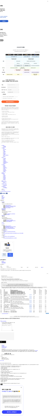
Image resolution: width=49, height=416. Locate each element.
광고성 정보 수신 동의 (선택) (7, 98)
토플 (4, 152)
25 (4, 313)
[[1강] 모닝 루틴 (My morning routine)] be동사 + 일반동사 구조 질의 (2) (19, 298)
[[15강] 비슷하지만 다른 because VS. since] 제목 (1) (17, 308)
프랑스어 (4, 178)
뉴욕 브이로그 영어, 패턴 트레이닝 (35, 65)
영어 (4, 174)
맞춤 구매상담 (8, 214)
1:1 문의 (8, 236)
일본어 (4, 165)
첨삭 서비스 (17, 233)
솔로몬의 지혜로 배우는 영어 (35, 74)
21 (2, 313)
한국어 (3, 172)
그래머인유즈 (11, 227)
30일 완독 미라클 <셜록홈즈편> (35, 72)
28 (6, 313)
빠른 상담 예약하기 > (10, 101)
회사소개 (3, 345)
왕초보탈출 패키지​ (7, 226)
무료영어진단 (4, 209)
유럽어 (3, 157)
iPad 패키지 (9, 205)
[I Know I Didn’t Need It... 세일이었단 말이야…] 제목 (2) (17, 294)
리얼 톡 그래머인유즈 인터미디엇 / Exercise (26, 70)
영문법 (4, 154)
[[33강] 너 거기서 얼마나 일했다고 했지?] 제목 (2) (17, 302)
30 (7, 313)
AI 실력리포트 (13, 213)
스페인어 (4, 158)
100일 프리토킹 (7, 227)
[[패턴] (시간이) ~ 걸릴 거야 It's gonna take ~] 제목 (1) (17, 297)
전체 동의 (4, 94)
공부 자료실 (7, 233)
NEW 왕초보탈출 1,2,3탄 (14, 56)
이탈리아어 (4, 161)
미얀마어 (4, 169)
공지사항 (4, 236)
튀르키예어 (4, 170)
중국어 (4, 166)
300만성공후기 (4, 208)
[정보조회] (36, 350)
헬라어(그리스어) (5, 162)
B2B (4, 182)
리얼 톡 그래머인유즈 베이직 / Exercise (18, 70)
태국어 (4, 168)
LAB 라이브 (5, 185)
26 (5, 313)
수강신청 (3, 201)
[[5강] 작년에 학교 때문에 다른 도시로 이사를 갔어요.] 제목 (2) (18, 296)
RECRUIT (3, 186)
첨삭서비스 (14, 220)
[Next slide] (11, 353)
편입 (2, 180)
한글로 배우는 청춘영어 (9, 74)
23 (3, 313)
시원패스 (6, 205)
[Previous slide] (2, 353)
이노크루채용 (5, 187)
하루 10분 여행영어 (13, 226)
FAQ (11, 221)
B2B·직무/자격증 (4, 181)
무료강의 (4, 233)
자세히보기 (16, 96)
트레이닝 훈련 (26, 65)
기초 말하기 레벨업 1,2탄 (27, 56)
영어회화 (3, 145)
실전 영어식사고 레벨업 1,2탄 (35, 56)
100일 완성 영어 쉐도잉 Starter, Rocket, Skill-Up (31, 59)
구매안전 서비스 (4, 347)
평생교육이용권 (12, 228)
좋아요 (42, 267)
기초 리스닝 (18, 65)
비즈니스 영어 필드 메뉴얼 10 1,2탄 (22, 67)
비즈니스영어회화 (7, 207)
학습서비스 (3, 215)
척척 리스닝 (18, 63)
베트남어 (4, 177)
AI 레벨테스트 (9, 213)
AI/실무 (4, 156)
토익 (4, 148)
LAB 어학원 (5, 184)
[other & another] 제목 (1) (13, 311)
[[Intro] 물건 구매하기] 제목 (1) (14, 306)
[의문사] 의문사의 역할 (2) (13, 305)
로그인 (3, 195)
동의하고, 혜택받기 (12, 412)
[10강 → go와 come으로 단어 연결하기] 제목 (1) (16, 307)
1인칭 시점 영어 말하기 (26, 63)
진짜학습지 (3, 173)
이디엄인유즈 (35, 63)
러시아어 (4, 160)
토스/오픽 (4, 149)
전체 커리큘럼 (8, 221)
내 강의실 (3, 223)
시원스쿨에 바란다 (12, 236)
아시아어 (3, 164)
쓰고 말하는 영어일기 (26, 72)
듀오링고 (4, 153)
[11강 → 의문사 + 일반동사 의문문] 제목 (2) (16, 301)
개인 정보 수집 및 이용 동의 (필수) (8, 96)
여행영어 (18, 74)
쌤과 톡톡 (14, 233)
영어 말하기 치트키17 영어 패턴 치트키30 (13, 59)
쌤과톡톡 (11, 220)
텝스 (4, 150)
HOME (3, 261)
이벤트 (3, 222)
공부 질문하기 (8, 220)
